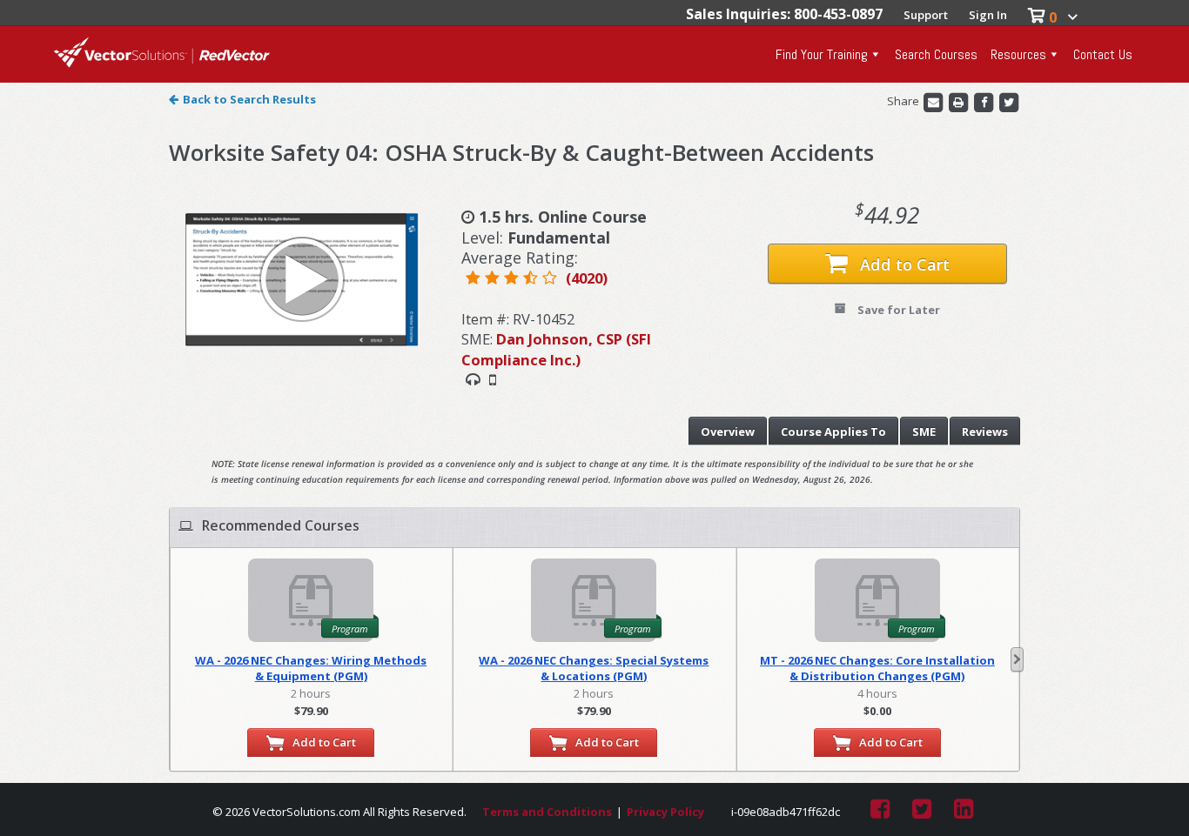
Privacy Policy (665, 811)
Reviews (985, 431)
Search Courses (936, 54)
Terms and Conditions (547, 811)
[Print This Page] (959, 101)
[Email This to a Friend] (934, 101)
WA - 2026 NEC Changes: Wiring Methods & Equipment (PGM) (311, 668)
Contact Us (1102, 54)
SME (924, 431)
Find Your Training (822, 54)
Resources (1018, 54)
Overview (728, 431)
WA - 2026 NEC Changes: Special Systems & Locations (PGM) (594, 668)
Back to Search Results (249, 99)
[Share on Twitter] (1009, 101)
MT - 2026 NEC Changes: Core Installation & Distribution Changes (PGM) (877, 668)
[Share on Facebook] (985, 101)
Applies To (833, 431)
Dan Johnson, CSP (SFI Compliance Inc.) (556, 349)
